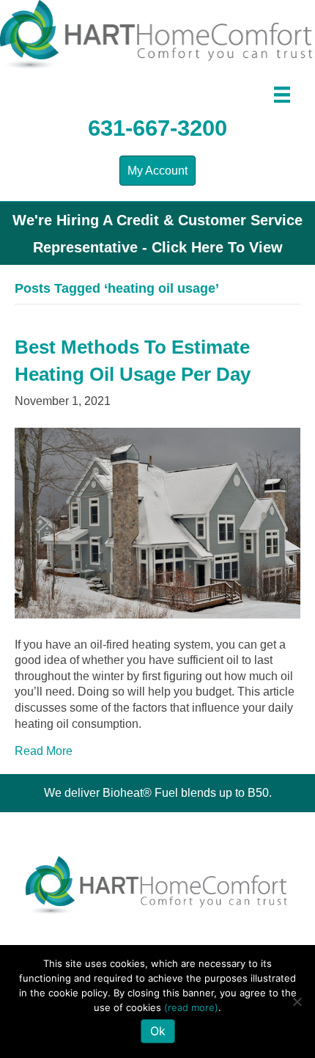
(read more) (191, 1007)
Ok (158, 1031)
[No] (296, 1001)
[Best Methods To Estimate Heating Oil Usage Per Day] (157, 522)
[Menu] (282, 94)
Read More (44, 751)
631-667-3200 (157, 128)
